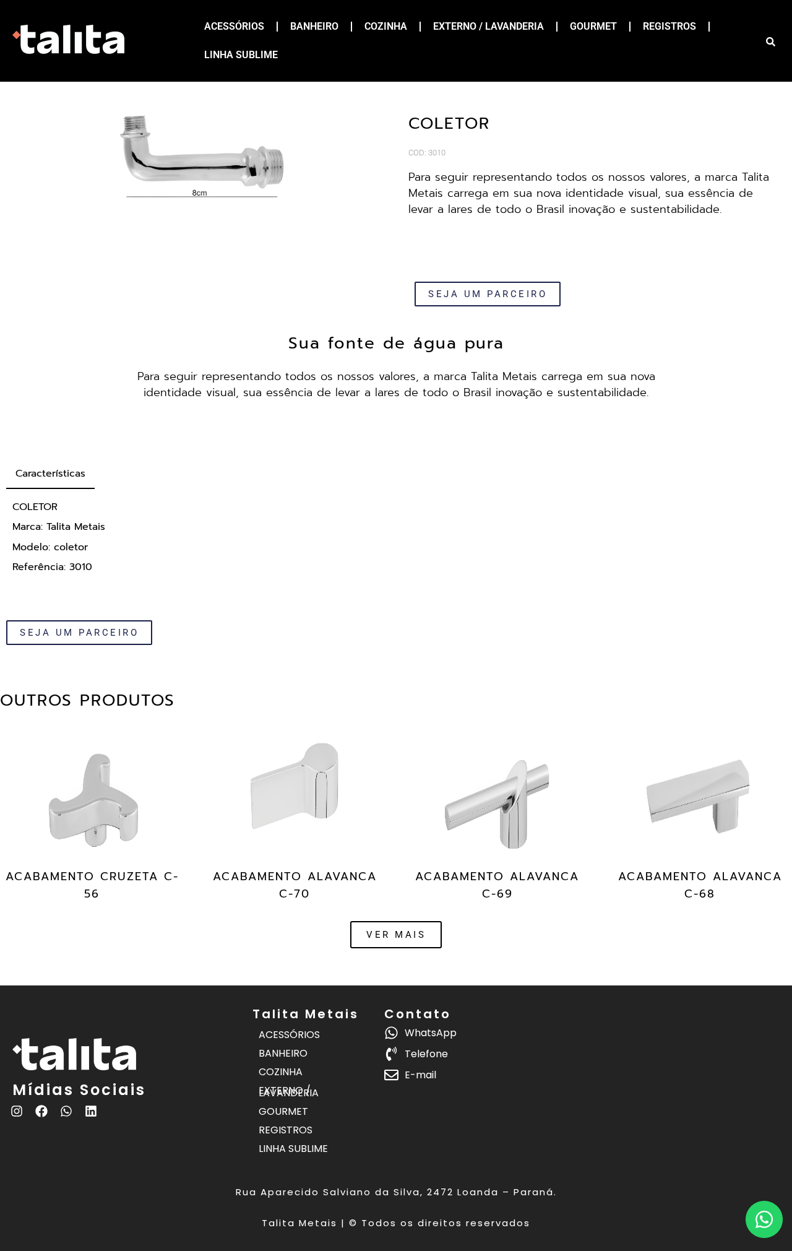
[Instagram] (16, 1111)
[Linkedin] (91, 1111)
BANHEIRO (314, 26)
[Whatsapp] (66, 1111)
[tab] (50, 474)
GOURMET (593, 26)
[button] (396, 934)
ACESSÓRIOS (234, 26)
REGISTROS (669, 26)
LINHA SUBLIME (241, 55)
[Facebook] (41, 1111)
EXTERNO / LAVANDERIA (488, 26)
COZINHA (385, 26)
